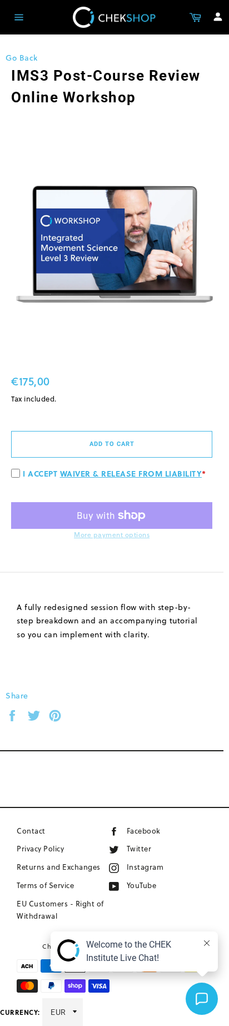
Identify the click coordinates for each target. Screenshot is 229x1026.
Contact (31, 831)
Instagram (162, 866)
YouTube (155, 885)
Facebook (159, 830)
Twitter (150, 848)
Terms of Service (45, 885)
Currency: (20, 1012)
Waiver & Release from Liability (131, 473)
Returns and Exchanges (59, 867)
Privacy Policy (40, 849)
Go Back (22, 57)
